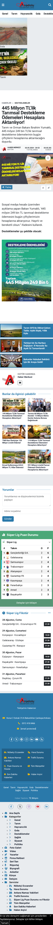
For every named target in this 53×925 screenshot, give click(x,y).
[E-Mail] (20, 383)
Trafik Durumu (37, 757)
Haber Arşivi (36, 774)
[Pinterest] (21, 739)
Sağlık (18, 790)
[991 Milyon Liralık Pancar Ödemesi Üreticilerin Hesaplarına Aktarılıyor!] (39, 456)
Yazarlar (13, 854)
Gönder (8, 518)
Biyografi (14, 868)
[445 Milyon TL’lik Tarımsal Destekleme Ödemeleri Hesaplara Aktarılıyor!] (26, 168)
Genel (5, 13)
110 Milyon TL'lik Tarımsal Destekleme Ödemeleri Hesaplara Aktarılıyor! (39, 442)
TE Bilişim (33, 798)
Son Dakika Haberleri (10, 776)
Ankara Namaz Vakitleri (12, 759)
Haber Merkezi (25, 377)
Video (12, 851)
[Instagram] (26, 739)
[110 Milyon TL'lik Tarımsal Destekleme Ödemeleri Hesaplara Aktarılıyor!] (39, 431)
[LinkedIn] (31, 739)
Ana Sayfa (14, 813)
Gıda (38, 13)
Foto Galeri (15, 847)
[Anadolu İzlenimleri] (26, 5)
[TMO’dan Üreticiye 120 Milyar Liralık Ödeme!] (13, 431)
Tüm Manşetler (37, 766)
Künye (12, 875)
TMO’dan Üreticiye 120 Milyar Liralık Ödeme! (12, 441)
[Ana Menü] (3, 5)
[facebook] (11, 806)
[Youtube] (36, 739)
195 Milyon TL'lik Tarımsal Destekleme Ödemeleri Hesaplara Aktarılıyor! (13, 415)
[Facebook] (11, 739)
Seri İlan (13, 861)
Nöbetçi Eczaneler (15, 752)
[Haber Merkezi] (8, 378)
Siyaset (26, 790)
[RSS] (41, 739)
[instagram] (28, 806)
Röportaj (14, 865)
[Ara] (49, 5)
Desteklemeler (22, 103)
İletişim (13, 879)
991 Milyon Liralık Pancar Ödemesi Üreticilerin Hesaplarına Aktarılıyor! (39, 467)
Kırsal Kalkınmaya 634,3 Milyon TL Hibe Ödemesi (13, 466)
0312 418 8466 (28, 723)
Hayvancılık (26, 13)
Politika (34, 790)
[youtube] (37, 806)
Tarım (14, 13)
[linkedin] (46, 806)
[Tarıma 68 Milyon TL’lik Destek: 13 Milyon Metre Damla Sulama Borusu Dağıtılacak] (39, 404)
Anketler (14, 872)
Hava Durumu (37, 752)
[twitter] (20, 806)
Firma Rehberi (16, 858)
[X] (16, 739)
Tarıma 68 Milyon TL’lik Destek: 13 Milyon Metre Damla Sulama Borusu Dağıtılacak (38, 416)
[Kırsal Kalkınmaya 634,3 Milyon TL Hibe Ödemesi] (13, 456)
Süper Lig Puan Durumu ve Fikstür (32, 899)
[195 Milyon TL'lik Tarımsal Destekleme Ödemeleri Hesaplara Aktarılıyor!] (13, 404)
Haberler (6, 103)
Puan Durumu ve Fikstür (13, 767)
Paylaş (8, 187)
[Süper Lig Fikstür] (49, 613)
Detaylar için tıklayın (26, 602)
